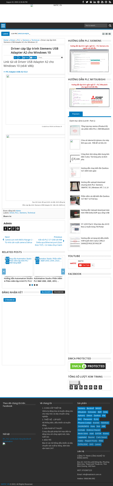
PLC (17, 213)
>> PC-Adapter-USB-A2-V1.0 (16, 72)
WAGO (98, 408)
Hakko (80, 441)
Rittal (101, 441)
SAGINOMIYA (83, 426)
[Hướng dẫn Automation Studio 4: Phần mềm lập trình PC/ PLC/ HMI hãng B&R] (18, 266)
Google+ (14, 229)
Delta (105, 412)
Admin (18, 211)
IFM (103, 416)
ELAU (96, 419)
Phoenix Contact (84, 423)
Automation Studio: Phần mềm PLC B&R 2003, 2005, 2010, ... (48, 279)
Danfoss (97, 416)
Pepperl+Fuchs (91, 441)
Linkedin (95, 2)
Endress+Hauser (93, 430)
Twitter (87, 2)
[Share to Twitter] (9, 273)
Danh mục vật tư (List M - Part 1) (82, 121)
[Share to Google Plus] (12, 273)
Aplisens (81, 416)
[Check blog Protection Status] (88, 369)
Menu (3, 25)
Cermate (81, 430)
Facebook (83, 2)
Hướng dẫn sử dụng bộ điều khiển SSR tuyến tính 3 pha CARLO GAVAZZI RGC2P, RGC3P (95, 241)
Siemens (23, 213)
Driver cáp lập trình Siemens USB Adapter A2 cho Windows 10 (34, 50)
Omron (89, 416)
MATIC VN (5, 484)
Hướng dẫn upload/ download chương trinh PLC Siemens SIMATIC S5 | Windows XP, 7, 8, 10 (95, 185)
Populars (75, 114)
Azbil (92, 434)
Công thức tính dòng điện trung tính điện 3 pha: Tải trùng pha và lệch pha (95, 157)
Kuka (93, 426)
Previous (63, 272)
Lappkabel (82, 437)
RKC (80, 419)
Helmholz (105, 423)
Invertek (96, 423)
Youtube (102, 2)
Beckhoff (90, 408)
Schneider (92, 412)
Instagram (91, 2)
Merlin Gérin (83, 434)
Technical (31, 213)
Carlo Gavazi (101, 437)
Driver (12, 213)
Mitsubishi (82, 412)
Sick (98, 426)
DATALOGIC (83, 444)
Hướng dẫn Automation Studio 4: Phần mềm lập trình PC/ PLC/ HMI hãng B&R (18, 279)
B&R (100, 412)
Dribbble (106, 2)
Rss (110, 2)
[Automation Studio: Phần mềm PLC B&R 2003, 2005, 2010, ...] (48, 266)
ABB (103, 426)
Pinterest (98, 2)
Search (109, 25)
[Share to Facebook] (6, 273)
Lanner (98, 444)
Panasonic (88, 419)
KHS (91, 444)
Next (4, 272)
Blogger (46, 292)
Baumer (91, 437)
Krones (106, 434)
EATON (98, 434)
